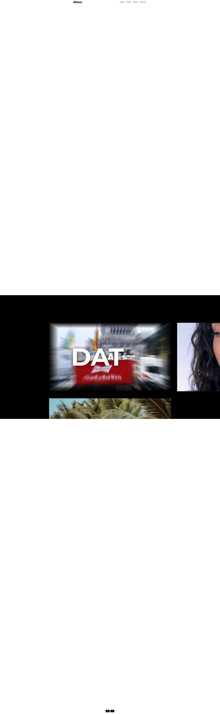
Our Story (122, 2)
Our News (135, 2)
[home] (77, 2)
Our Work (128, 2)
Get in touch (143, 2)
